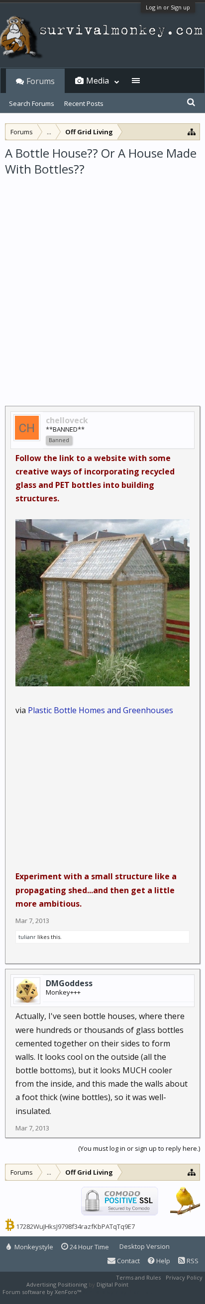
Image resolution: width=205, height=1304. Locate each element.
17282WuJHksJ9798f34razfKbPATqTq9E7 (75, 1226)
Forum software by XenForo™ (42, 1292)
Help (162, 1260)
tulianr (27, 936)
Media (97, 80)
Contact (127, 1260)
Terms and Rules (138, 1277)
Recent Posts (83, 103)
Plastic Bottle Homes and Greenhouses (100, 710)
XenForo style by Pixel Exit (117, 1292)
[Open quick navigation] (192, 131)
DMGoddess (69, 983)
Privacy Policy (184, 1277)
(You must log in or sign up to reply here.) (139, 1148)
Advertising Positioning (56, 1284)
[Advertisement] (102, 285)
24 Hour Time (88, 1246)
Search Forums (31, 103)
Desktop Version (144, 1246)
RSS (192, 1260)
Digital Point (112, 1284)
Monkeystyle (33, 1246)
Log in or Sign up (168, 7)
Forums (40, 81)
